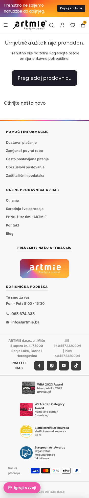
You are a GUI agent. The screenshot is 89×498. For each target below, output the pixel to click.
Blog (10, 233)
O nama (12, 200)
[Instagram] (52, 365)
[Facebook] (39, 365)
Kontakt (12, 225)
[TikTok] (76, 365)
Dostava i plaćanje (21, 142)
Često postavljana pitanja (27, 159)
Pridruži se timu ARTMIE (26, 217)
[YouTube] (64, 365)
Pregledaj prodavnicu (44, 78)
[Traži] (51, 25)
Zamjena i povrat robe (24, 151)
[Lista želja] (73, 25)
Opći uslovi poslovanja (25, 167)
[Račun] (62, 25)
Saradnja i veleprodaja (25, 209)
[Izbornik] (5, 25)
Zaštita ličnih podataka (25, 175)
